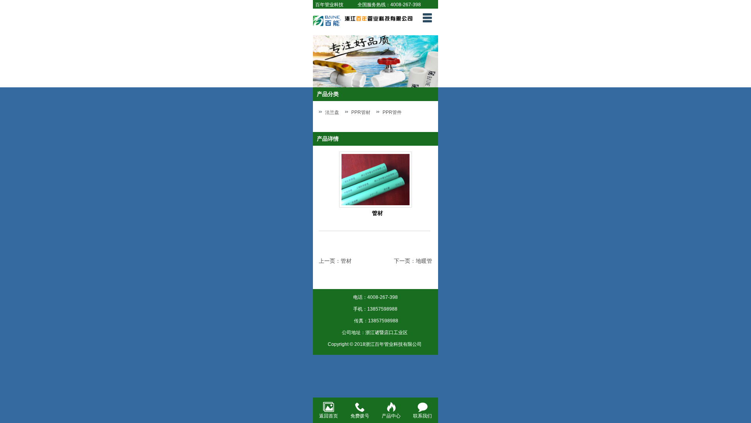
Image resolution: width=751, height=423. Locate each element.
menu (427, 18)
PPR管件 (392, 112)
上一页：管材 (335, 261)
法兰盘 (332, 112)
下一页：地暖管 (413, 261)
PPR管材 (360, 112)
